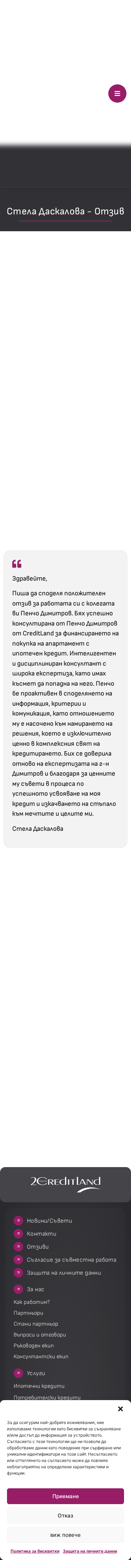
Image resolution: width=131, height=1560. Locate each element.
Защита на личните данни (90, 1551)
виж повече (65, 1535)
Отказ (65, 1515)
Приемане (65, 1496)
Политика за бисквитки (34, 1551)
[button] (120, 1408)
